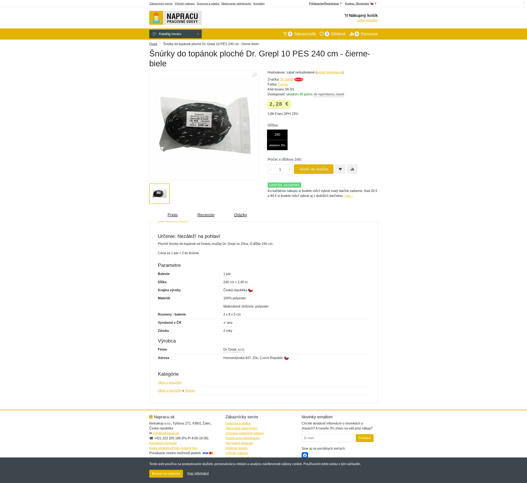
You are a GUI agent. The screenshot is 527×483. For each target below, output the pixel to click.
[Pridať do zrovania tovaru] (352, 169)
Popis (173, 215)
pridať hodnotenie (330, 72)
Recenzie (205, 215)
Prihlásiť (365, 438)
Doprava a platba (208, 3)
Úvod (153, 44)
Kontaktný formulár (163, 443)
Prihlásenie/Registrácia (324, 3)
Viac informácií (198, 473)
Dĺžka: (273, 125)
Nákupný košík (302, 34)
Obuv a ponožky (170, 382)
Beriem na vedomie (166, 473)
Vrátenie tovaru (236, 448)
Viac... (348, 196)
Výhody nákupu (185, 3)
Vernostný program (239, 443)
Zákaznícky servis (161, 3)
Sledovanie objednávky (236, 3)
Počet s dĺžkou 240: (285, 159)
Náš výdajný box (185, 448)
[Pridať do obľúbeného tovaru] (340, 169)
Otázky (240, 215)
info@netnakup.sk (166, 433)
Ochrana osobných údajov (244, 433)
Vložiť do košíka (313, 169)
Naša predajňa (160, 448)
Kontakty (259, 3)
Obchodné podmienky (241, 428)
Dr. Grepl (286, 79)
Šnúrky (190, 390)
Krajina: (357, 3)
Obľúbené (336, 34)
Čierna (283, 84)
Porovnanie (367, 34)
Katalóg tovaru (170, 34)
